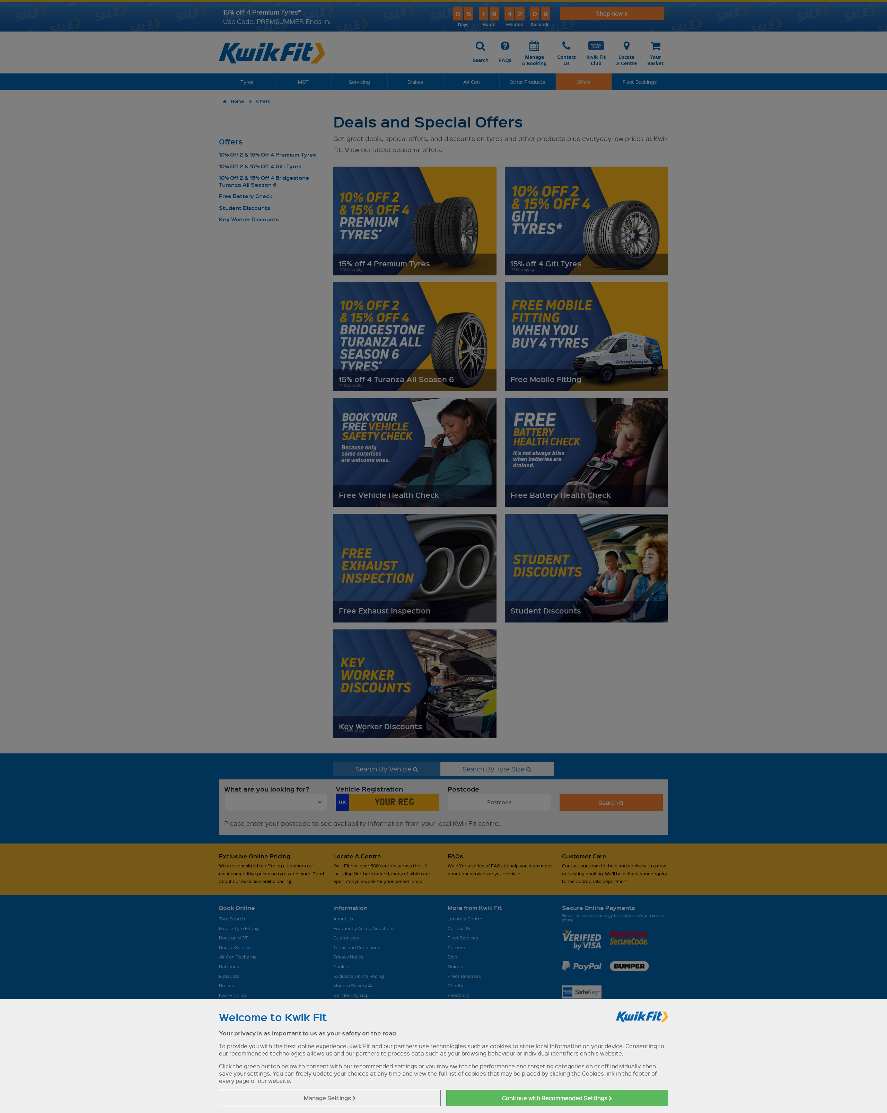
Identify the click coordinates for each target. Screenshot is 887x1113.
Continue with (555, 1098)
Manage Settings (328, 1098)
